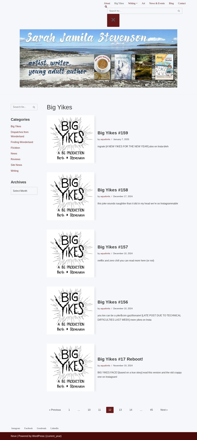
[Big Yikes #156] (70, 310)
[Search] (145, 6)
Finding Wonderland (22, 142)
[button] (136, 3)
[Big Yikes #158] (70, 196)
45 (151, 410)
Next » (164, 410)
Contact (182, 3)
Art (143, 3)
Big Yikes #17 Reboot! (120, 359)
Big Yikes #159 (113, 132)
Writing (14, 170)
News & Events (157, 3)
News (14, 153)
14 (130, 410)
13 (120, 410)
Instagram (15, 428)
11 (99, 410)
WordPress (38, 436)
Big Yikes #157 (113, 247)
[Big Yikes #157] (70, 253)
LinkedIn (54, 428)
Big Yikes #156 (113, 302)
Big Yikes (119, 3)
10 (89, 410)
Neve (14, 436)
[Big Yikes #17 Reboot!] (70, 367)
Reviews (15, 159)
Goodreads (41, 428)
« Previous (55, 410)
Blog (171, 3)
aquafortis (105, 139)
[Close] (113, 20)
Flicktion (15, 148)
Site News (16, 165)
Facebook (28, 428)
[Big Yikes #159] (70, 139)
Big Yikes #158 (113, 190)
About (107, 3)
